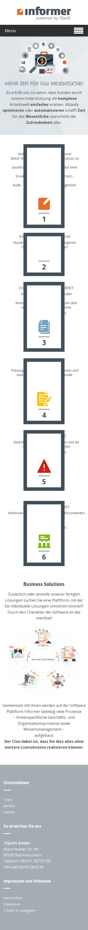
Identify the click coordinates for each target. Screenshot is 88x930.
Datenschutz (13, 898)
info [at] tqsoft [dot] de (24, 866)
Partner (9, 812)
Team (8, 799)
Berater (9, 806)
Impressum (12, 904)
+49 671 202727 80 (34, 861)
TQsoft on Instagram (20, 910)
